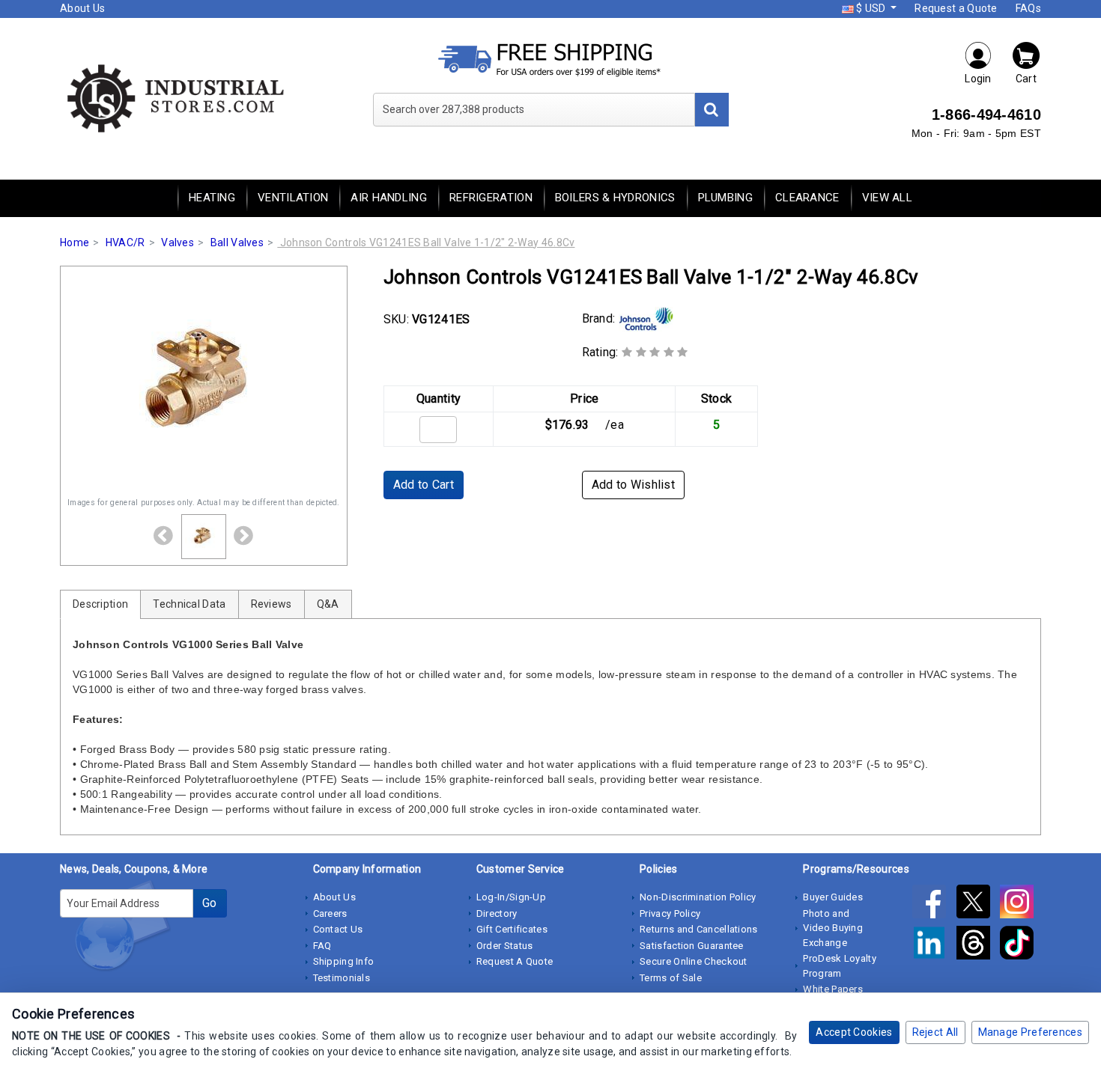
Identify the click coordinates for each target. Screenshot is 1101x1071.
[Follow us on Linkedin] (934, 945)
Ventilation (293, 197)
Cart (1026, 79)
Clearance (807, 197)
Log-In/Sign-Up (511, 897)
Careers (330, 913)
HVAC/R (125, 242)
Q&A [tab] (328, 604)
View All (887, 197)
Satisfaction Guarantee (692, 945)
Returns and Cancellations (699, 929)
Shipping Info (343, 961)
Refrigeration (491, 197)
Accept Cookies (854, 1032)
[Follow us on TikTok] (1020, 945)
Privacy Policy (670, 913)
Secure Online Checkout (693, 961)
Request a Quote (956, 8)
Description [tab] (100, 604)
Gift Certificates (512, 929)
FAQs (1028, 8)
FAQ (322, 945)
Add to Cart (423, 484)
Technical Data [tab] (189, 604)
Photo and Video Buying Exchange (833, 928)
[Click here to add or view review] (655, 352)
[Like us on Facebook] (934, 904)
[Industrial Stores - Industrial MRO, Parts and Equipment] (174, 97)
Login (978, 79)
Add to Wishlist (634, 484)
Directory (497, 913)
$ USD (871, 8)
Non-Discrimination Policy (698, 897)
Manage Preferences (1030, 1032)
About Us (82, 8)
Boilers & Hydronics (615, 197)
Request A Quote (514, 961)
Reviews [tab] (271, 604)
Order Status (504, 945)
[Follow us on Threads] (978, 945)
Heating (212, 197)
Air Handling (389, 197)
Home (74, 242)
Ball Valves (237, 242)
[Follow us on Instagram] (1020, 904)
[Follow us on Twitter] (978, 904)
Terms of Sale (671, 977)
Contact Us (338, 929)
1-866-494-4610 (986, 114)
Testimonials (342, 977)
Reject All (935, 1032)
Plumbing (725, 197)
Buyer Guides (833, 897)
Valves (177, 242)
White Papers (833, 989)
